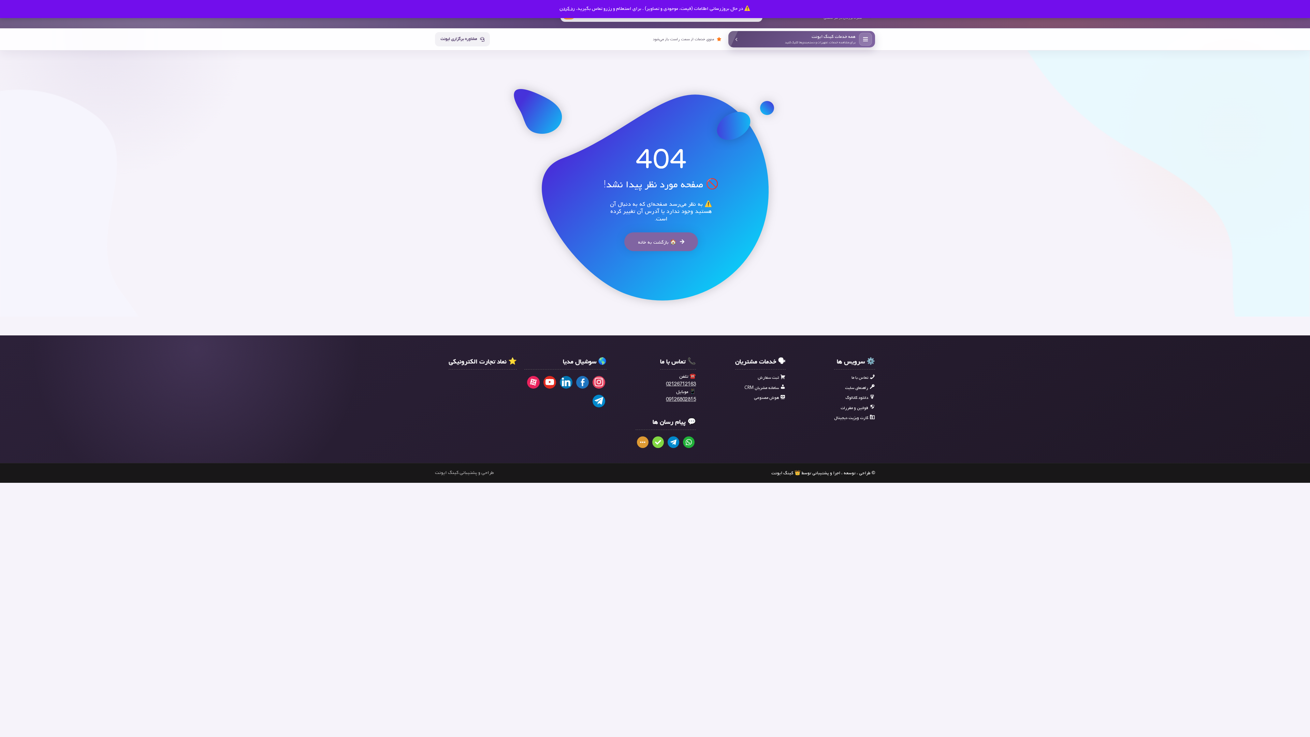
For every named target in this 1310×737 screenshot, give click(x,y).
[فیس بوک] (582, 382)
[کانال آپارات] (533, 382)
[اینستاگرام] (599, 382)
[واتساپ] (689, 442)
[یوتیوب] (549, 382)
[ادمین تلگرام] (673, 442)
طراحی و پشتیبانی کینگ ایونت (464, 473)
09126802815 (681, 400)
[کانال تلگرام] (599, 401)
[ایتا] (643, 442)
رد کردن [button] (567, 9)
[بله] (658, 442)
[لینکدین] (566, 382)
